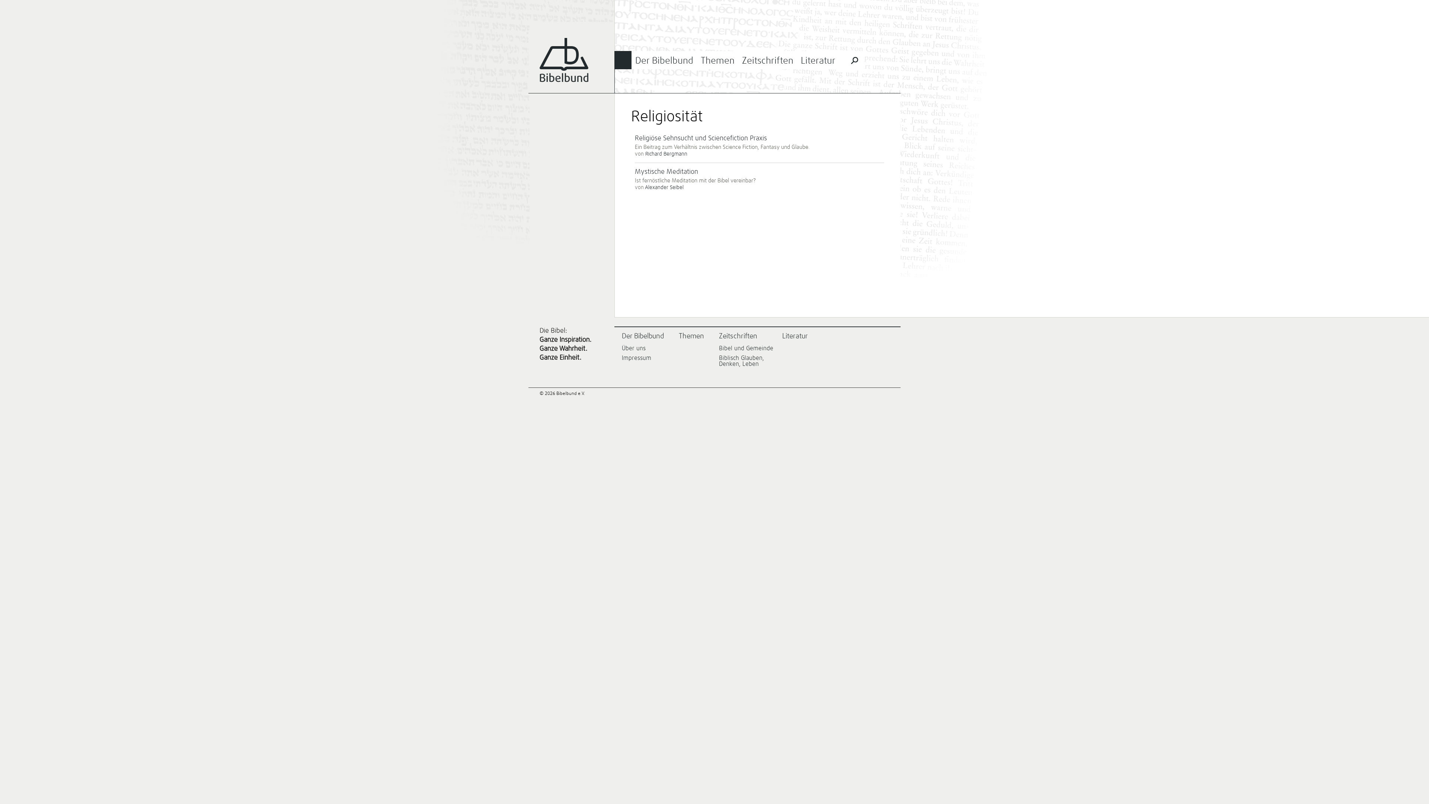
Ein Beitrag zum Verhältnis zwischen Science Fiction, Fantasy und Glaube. (722, 147)
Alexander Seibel (664, 187)
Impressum (636, 358)
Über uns (634, 348)
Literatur (818, 61)
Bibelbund (564, 60)
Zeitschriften (767, 61)
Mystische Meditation (666, 172)
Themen (718, 61)
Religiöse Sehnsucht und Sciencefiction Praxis (701, 138)
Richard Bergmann (666, 154)
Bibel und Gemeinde (746, 348)
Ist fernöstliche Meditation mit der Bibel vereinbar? (695, 181)
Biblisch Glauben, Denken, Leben (741, 361)
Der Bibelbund (664, 61)
